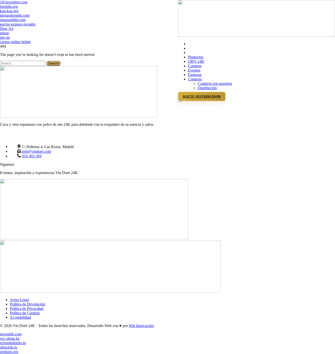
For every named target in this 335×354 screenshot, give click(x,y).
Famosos (195, 75)
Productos (195, 57)
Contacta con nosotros (215, 83)
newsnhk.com (11, 334)
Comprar (195, 66)
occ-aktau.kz (10, 338)
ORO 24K (196, 61)
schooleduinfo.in (13, 343)
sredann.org (9, 352)
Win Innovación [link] (141, 326)
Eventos (194, 70)
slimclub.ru (8, 347)
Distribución (207, 88)
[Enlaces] (256, 35)
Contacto (195, 79)
